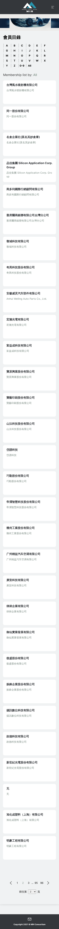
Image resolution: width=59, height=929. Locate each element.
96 (41, 882)
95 (36, 882)
